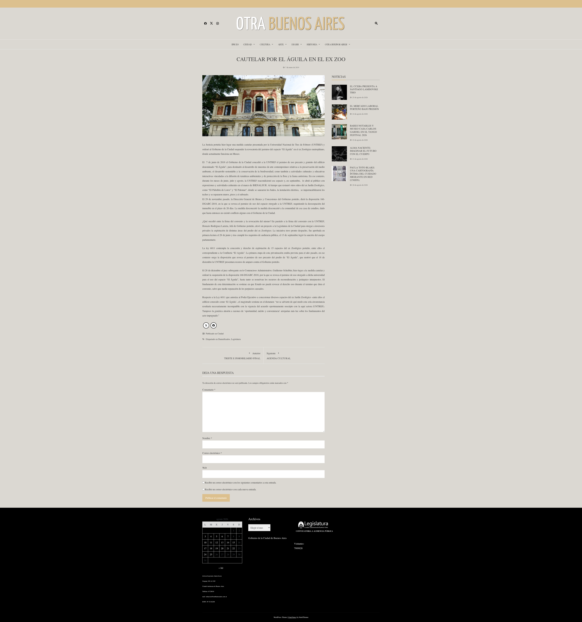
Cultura (265, 44)
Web (204, 467)
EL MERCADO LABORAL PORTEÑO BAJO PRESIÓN (364, 107)
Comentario (208, 389)
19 (216, 548)
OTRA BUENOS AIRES (336, 44)
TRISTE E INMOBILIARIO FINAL (242, 356)
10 (205, 542)
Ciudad (247, 44)
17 (205, 548)
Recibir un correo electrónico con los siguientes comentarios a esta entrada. (240, 482)
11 (211, 542)
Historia (312, 44)
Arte (281, 44)
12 (216, 542)
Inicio (235, 44)
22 (233, 548)
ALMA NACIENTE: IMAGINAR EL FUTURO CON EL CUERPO (363, 151)
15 (233, 542)
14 (228, 542)
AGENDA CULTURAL (279, 356)
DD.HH (295, 44)
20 (222, 548)
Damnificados (224, 339)
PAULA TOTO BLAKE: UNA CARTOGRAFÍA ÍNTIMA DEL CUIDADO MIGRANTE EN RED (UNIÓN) (363, 174)
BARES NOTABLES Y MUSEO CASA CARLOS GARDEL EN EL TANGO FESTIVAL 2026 (363, 130)
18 (211, 548)
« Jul (221, 567)
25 (211, 554)
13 (222, 542)
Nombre (207, 438)
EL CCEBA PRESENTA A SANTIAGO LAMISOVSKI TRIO (364, 89)
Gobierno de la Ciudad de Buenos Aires (267, 538)
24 (205, 554)
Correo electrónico (212, 453)
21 (228, 548)
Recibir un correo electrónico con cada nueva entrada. (230, 489)
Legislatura (236, 339)
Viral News (292, 617)
